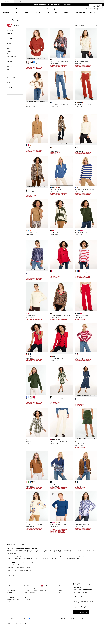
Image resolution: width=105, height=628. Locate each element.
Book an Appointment (13, 585)
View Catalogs (11, 597)
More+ (60, 187)
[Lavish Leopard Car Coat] (61, 128)
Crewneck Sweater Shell (31, 232)
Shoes (26, 12)
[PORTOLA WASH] (75, 399)
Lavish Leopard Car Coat (56, 149)
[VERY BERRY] (83, 230)
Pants (8, 46)
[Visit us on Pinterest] (82, 607)
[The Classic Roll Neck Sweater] (86, 213)
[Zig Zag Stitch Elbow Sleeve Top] (37, 465)
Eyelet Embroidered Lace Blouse (82, 61)
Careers (58, 592)
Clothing (17, 12)
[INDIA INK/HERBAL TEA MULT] (51, 482)
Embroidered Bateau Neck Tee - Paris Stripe (85, 272)
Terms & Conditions (87, 601)
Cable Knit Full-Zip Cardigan (56, 189)
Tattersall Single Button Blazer (33, 191)
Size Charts (26, 594)
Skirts (8, 53)
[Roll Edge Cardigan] (37, 128)
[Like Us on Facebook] (78, 607)
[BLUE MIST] (28, 397)
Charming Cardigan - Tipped (56, 358)
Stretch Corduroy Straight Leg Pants (58, 441)
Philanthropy (60, 590)
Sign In (91, 5)
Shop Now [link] (63, 4)
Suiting (8, 59)
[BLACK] (75, 102)
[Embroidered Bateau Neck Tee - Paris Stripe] (86, 254)
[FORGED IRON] (58, 439)
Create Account (97, 5)
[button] (49, 585)
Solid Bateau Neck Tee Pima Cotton (58, 524)
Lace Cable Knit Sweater (80, 149)
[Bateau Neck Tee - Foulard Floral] (37, 254)
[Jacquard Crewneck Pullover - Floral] (37, 506)
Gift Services (27, 599)
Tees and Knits (10, 38)
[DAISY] (56, 522)
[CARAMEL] (77, 102)
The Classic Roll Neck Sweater (81, 232)
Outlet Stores (11, 601)
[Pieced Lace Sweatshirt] (37, 296)
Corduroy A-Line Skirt (80, 443)
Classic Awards (11, 590)
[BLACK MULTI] (51, 59)
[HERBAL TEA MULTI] (27, 190)
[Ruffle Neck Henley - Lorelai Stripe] (37, 85)
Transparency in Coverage (88, 618)
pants (13, 562)
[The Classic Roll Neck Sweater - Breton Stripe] (86, 171)
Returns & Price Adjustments (31, 590)
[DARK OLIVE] (75, 230)
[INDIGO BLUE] (81, 102)
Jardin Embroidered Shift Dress (57, 398)
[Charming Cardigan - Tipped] (61, 337)
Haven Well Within (80, 12)
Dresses (9, 51)
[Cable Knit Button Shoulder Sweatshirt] (37, 380)
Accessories (37, 12)
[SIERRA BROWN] (32, 482)
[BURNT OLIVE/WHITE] (27, 439)
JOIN (93, 596)
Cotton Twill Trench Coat (56, 272)
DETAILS (81, 602)
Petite (47, 12)
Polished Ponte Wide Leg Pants (82, 315)
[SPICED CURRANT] (32, 62)
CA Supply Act (64, 618)
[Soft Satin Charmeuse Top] (37, 43)
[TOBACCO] (30, 145)
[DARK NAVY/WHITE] (75, 522)
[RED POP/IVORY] (77, 354)
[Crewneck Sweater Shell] (37, 213)
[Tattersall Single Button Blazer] (37, 171)
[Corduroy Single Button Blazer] (86, 465)
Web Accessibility (52, 618)
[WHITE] (34, 482)
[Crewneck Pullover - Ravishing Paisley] (61, 43)
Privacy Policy (77, 602)
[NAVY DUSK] (79, 230)
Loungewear (10, 61)
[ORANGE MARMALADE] (56, 187)
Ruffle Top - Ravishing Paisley (57, 484)
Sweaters (9, 43)
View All (9, 36)
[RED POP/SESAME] (53, 230)
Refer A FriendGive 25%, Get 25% (81, 612)
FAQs (25, 597)
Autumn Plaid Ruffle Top (31, 441)
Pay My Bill (43, 590)
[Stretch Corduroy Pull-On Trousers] (86, 85)
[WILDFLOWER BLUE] (34, 62)
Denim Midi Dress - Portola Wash (82, 400)
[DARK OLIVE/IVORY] (51, 230)
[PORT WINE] (58, 187)
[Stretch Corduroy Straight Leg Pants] (61, 422)
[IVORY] (30, 62)
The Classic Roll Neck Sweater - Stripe (83, 356)
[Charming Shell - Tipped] (37, 337)
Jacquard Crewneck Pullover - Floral (34, 524)
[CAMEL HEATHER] (27, 230)
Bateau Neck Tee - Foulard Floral (33, 275)
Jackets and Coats (11, 56)
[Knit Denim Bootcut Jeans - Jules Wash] (61, 85)
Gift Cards (10, 592)
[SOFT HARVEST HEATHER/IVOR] (75, 271)
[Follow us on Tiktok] (85, 607)
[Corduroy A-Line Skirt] (86, 422)
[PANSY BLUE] (30, 482)
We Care (59, 588)
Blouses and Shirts (11, 41)
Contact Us (26, 585)
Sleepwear (9, 64)
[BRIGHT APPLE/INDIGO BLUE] (27, 354)
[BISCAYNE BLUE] (27, 397)
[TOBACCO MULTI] (51, 147)
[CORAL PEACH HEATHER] (27, 482)
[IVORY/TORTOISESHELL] (27, 104)
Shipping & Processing (29, 588)
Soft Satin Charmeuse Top (32, 63)
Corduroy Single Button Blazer (82, 484)
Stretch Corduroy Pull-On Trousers (83, 104)
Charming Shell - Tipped (31, 356)
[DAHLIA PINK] (55, 522)
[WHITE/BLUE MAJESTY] (77, 271)
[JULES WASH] (51, 102)
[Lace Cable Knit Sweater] (86, 128)
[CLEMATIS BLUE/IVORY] (75, 187)
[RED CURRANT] (83, 102)
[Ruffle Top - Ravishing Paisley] (61, 465)
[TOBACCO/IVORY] (77, 187)
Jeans (8, 48)
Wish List (10, 594)
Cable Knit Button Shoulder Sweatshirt (34, 398)
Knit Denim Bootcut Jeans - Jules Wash (59, 104)
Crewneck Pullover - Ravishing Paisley (59, 61)
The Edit (92, 12)
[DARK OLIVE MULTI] (51, 397)
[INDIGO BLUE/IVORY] (75, 354)
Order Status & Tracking (29, 592)
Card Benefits (43, 588)
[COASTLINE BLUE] (51, 187)
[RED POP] (28, 145)
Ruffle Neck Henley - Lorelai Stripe (33, 106)
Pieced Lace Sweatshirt (31, 315)
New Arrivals (5, 12)
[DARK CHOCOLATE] (27, 62)
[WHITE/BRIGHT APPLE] (79, 271)
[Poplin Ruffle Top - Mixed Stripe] (86, 506)
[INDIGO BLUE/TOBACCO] (30, 354)
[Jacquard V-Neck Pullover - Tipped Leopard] (61, 296)
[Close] (101, 5)
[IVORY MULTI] (27, 522)
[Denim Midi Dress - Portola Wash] (86, 380)
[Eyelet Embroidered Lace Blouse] (86, 43)
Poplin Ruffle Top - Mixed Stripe (82, 524)
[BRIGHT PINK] (53, 522)
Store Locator (21, 9)
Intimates (9, 66)
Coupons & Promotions (13, 599)
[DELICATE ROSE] (28, 62)
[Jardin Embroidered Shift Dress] (61, 380)
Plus (56, 12)
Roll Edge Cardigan (30, 147)
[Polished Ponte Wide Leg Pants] (86, 296)
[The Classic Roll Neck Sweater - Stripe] (86, 337)
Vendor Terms (74, 618)
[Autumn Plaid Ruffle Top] (37, 422)
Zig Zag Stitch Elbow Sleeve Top (33, 484)
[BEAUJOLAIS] (51, 439)
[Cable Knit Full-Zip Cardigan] (61, 171)
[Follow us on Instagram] (75, 607)
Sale (101, 12)
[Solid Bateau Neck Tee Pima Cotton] (61, 506)
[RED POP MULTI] (27, 273)
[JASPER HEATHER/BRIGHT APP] (51, 313)
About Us (59, 585)
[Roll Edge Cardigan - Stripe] (61, 213)
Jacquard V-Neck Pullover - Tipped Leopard (60, 315)
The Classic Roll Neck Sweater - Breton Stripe (85, 189)
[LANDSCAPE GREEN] (28, 482)
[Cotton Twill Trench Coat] (61, 254)
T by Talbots (66, 12)
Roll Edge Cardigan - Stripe (56, 232)
